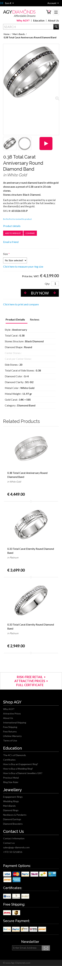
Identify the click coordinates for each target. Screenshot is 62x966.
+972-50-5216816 (12, 851)
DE (1, 2)
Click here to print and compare (21, 304)
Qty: (47, 283)
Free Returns (10, 731)
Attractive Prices (12, 713)
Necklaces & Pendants (14, 814)
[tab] (15, 319)
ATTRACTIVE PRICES (29, 681)
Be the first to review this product (17, 219)
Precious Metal (11, 777)
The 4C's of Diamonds (14, 755)
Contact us (9, 842)
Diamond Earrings (12, 819)
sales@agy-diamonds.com (16, 847)
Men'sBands (9, 805)
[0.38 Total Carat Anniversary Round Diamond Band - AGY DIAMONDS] (9, 143)
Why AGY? (23, 20)
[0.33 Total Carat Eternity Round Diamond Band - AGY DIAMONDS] (31, 524)
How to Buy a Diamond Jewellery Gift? (22, 773)
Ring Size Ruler (10, 782)
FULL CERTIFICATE (29, 685)
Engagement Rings (13, 796)
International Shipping (14, 722)
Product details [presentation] (15, 319)
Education (38, 20)
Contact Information (13, 838)
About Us (53, 20)
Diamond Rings (11, 810)
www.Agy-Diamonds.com (17, 962)
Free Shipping (10, 727)
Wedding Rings (11, 801)
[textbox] (31, 26)
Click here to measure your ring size (23, 266)
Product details (12, 225)
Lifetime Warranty (12, 736)
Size (5, 253)
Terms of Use (10, 740)
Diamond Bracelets (13, 823)
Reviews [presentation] (34, 319)
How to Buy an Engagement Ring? (20, 764)
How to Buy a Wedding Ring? (18, 768)
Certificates (9, 759)
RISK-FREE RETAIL (30, 677)
